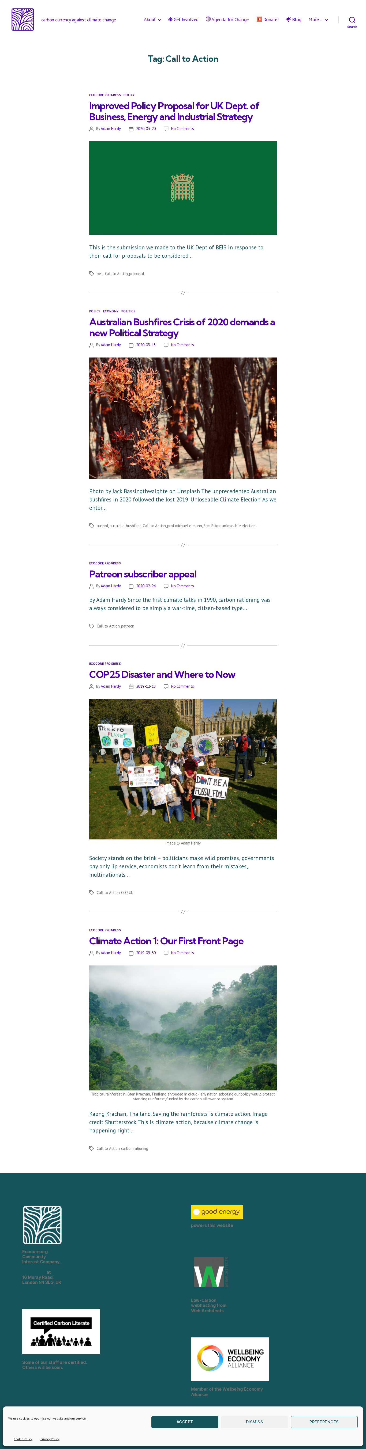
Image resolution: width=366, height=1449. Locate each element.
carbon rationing (134, 1148)
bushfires (133, 525)
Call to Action (116, 273)
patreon (127, 626)
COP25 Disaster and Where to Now (162, 674)
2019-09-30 (146, 952)
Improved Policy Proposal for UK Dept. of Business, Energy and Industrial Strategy (174, 111)
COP (124, 892)
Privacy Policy (49, 1439)
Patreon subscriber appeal (142, 574)
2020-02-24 (146, 585)
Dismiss (254, 1422)
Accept (185, 1422)
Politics (128, 311)
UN (131, 892)
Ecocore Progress (105, 95)
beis (100, 273)
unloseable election (238, 525)
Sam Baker (212, 525)
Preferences (324, 1422)
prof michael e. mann (184, 525)
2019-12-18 (146, 686)
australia (117, 525)
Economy (111, 311)
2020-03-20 (146, 128)
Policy (129, 95)
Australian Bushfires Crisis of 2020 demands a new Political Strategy (182, 327)
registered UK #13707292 (36, 1269)
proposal (136, 273)
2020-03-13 (146, 344)
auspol (102, 525)
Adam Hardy (111, 128)
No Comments (182, 128)
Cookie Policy (23, 1439)
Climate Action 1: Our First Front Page (166, 941)
